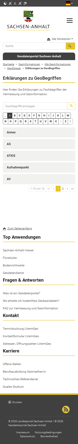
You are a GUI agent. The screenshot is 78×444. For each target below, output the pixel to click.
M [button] (68, 115)
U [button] (40, 121)
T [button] (35, 121)
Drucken (15, 402)
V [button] (45, 121)
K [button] (58, 115)
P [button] (15, 121)
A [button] (10, 115)
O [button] (11, 121)
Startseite (8, 64)
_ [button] (5, 115)
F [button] (34, 115)
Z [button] (65, 121)
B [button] (15, 115)
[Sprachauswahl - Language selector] (69, 3)
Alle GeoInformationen (57, 64)
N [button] (5, 121)
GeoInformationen (29, 64)
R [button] (26, 121)
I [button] (48, 115)
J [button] (53, 115)
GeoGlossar (14, 68)
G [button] (39, 115)
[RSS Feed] (66, 409)
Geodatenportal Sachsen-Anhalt (39, 56)
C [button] (19, 115)
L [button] (63, 115)
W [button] (51, 121)
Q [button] (21, 121)
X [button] (56, 121)
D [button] (24, 115)
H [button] (44, 115)
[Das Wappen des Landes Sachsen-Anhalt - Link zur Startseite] (29, 20)
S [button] (30, 121)
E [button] (29, 115)
